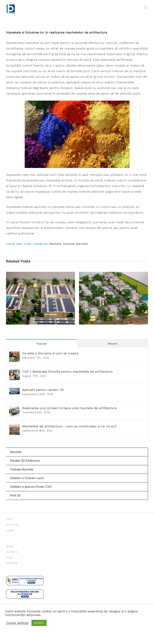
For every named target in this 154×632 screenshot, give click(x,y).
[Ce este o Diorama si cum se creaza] (14, 354)
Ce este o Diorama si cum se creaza (50, 353)
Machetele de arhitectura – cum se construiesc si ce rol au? (69, 426)
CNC (9, 519)
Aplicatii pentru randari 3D (43, 390)
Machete (55, 243)
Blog (9, 546)
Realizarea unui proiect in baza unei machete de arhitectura (69, 408)
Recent (112, 343)
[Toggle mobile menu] (146, 7)
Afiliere (11, 563)
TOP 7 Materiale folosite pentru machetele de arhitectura (67, 371)
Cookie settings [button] (17, 623)
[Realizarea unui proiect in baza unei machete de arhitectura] (14, 409)
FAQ (9, 557)
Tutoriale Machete (75, 243)
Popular (41, 343)
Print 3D (12, 525)
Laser (10, 530)
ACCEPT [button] (39, 622)
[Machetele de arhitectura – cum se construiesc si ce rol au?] (14, 427)
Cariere (11, 552)
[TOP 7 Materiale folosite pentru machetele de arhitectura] (14, 372)
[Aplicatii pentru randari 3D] (14, 390)
